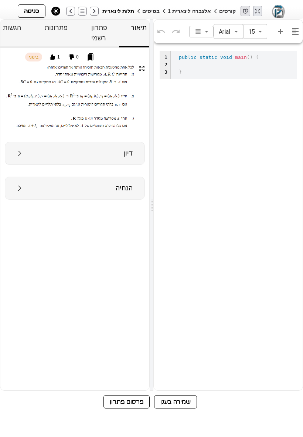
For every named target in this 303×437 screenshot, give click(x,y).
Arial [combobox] (224, 31)
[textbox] (228, 219)
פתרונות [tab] (56, 27)
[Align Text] (295, 31)
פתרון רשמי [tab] (99, 33)
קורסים (227, 11)
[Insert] (280, 31)
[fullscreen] (142, 68)
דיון (128, 153)
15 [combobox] (251, 31)
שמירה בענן (175, 402)
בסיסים (151, 11)
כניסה (31, 11)
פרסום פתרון (126, 402)
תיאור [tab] (139, 27)
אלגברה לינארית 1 (189, 11)
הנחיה (124, 188)
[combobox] (201, 31)
